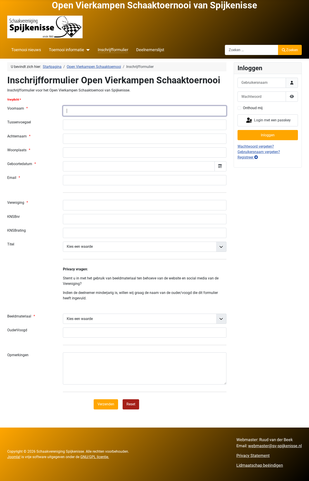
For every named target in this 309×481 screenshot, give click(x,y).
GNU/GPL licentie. (94, 457)
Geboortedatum (19, 164)
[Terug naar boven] (301, 472)
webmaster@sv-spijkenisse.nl (275, 445)
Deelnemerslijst (150, 50)
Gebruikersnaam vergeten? (259, 152)
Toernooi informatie (66, 50)
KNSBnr (13, 216)
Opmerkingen (18, 355)
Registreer (246, 157)
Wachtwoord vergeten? (256, 146)
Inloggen (268, 135)
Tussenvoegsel (19, 122)
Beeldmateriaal (19, 316)
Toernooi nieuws (26, 50)
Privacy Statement (253, 455)
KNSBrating (16, 230)
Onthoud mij (253, 108)
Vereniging (15, 202)
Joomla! (13, 457)
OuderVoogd (17, 330)
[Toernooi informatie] (87, 50)
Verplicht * (14, 99)
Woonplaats (16, 150)
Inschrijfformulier (113, 50)
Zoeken (292, 50)
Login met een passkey (272, 120)
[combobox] (251, 50)
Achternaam (17, 136)
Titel (10, 244)
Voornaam (15, 108)
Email (11, 178)
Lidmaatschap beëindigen (259, 465)
